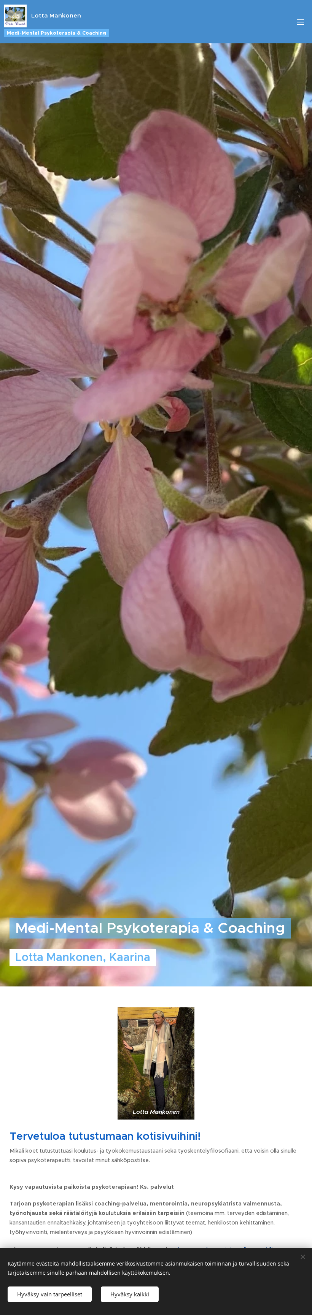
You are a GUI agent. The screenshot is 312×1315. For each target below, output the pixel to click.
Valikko (300, 21)
